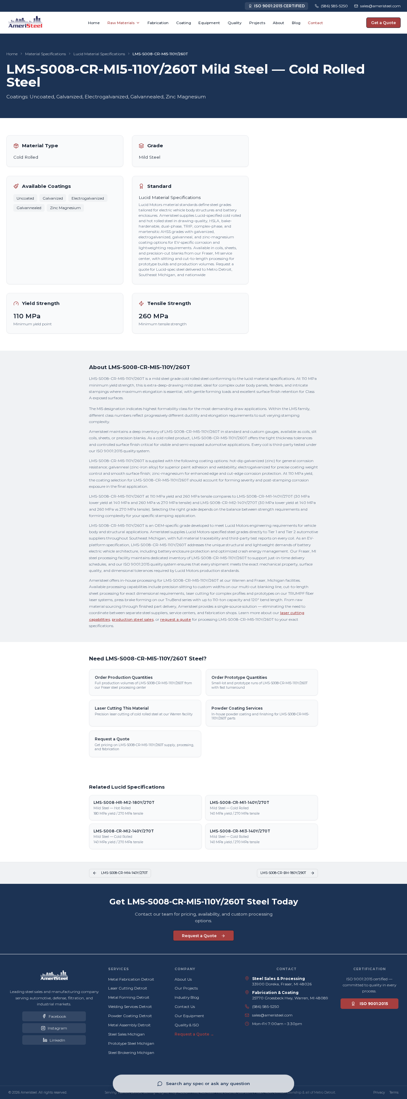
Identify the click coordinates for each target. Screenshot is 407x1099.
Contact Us (185, 1006)
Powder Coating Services (237, 708)
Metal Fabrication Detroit (131, 979)
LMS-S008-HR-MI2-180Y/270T (124, 802)
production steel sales (133, 619)
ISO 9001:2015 (374, 1003)
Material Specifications (45, 53)
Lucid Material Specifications (99, 53)
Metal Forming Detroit (128, 997)
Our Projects (186, 988)
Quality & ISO (187, 1025)
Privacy (379, 1092)
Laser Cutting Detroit (127, 988)
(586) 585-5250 (265, 1006)
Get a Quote (383, 22)
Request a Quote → (194, 1034)
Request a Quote (112, 739)
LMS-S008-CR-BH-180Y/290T (283, 873)
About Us (183, 979)
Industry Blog (187, 997)
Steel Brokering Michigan (131, 1052)
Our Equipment (189, 1015)
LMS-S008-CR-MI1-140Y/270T (239, 802)
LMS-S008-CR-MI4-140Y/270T (124, 873)
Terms (394, 1092)
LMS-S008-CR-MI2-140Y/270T (123, 831)
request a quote (175, 619)
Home (11, 53)
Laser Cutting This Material (121, 708)
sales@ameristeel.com (272, 1015)
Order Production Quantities (124, 677)
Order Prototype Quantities (239, 677)
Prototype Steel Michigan (131, 1043)
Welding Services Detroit (130, 1006)
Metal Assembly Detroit (129, 1025)
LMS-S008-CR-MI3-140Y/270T (240, 831)
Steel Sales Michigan (126, 1034)
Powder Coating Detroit (130, 1015)
